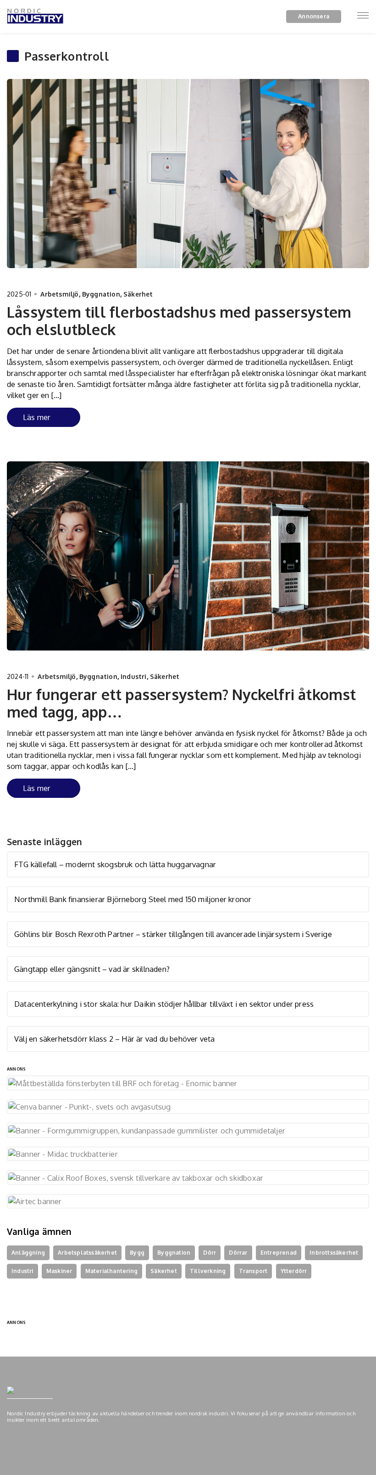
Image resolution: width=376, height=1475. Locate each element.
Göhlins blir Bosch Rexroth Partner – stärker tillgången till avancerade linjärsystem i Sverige (173, 934)
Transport (253, 1270)
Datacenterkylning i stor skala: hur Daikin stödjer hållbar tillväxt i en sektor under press (164, 1004)
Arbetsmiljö (59, 294)
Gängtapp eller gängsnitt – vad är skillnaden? (92, 969)
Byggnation (101, 294)
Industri (134, 676)
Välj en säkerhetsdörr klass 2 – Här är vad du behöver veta (114, 1038)
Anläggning (28, 1252)
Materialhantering (111, 1270)
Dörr (209, 1252)
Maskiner (59, 1270)
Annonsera (313, 16)
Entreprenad (278, 1252)
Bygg (137, 1252)
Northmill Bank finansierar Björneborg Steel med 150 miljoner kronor (132, 899)
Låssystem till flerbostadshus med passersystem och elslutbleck (179, 321)
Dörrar (238, 1252)
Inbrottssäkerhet (334, 1252)
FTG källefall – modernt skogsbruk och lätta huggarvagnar (115, 864)
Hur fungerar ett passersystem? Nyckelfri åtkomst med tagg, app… (181, 703)
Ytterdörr (294, 1270)
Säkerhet (138, 294)
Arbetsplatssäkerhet (87, 1252)
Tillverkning (208, 1270)
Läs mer (36, 417)
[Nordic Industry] (35, 29)
